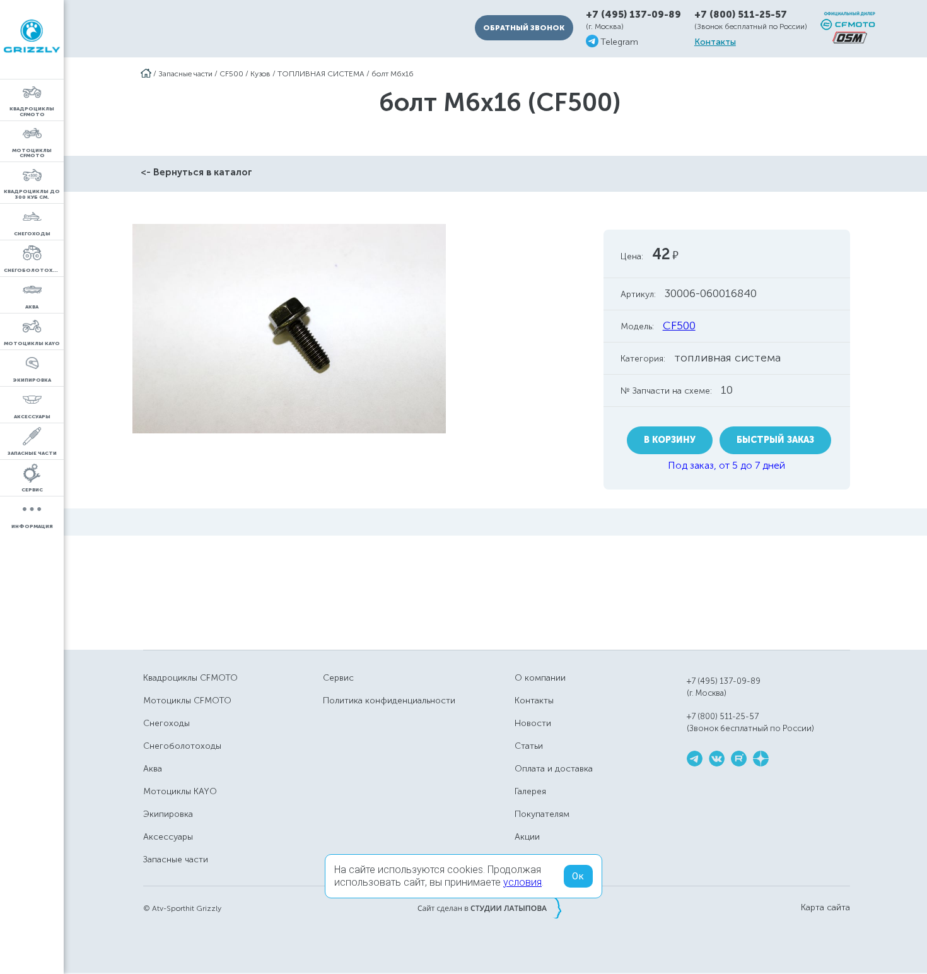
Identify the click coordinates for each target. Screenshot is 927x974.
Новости (533, 723)
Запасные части (185, 74)
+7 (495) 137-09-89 (633, 15)
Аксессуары (168, 836)
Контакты (715, 42)
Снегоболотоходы (182, 746)
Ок (578, 876)
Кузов (260, 74)
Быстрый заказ (775, 440)
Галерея (530, 791)
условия (522, 882)
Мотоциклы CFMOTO (187, 700)
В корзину (670, 440)
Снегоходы (166, 723)
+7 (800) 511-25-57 (740, 14)
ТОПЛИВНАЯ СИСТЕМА (320, 74)
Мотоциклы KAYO (180, 791)
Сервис (338, 677)
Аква (152, 768)
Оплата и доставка (554, 768)
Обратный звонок (523, 27)
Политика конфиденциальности (389, 700)
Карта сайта (825, 907)
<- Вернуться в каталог (196, 172)
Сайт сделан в (489, 907)
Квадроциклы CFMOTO (190, 677)
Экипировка (168, 814)
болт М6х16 (392, 74)
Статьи (529, 746)
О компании (540, 677)
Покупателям (542, 814)
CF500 (231, 74)
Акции (527, 836)
